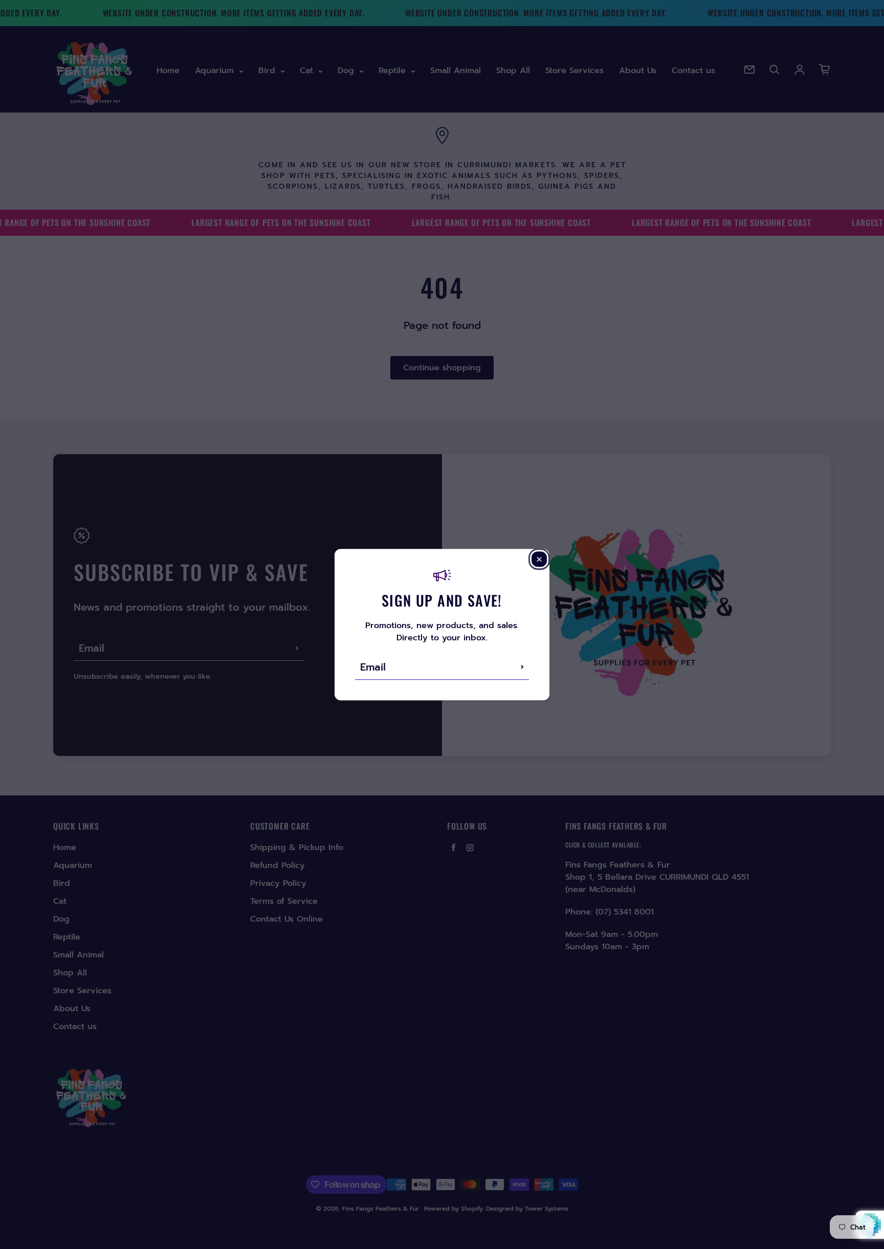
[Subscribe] (522, 667)
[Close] (539, 559)
